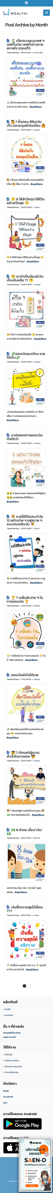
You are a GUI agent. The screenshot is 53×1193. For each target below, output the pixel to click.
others (37, 207)
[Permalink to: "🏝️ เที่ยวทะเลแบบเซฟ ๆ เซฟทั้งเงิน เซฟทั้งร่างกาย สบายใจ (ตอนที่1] (26, 77)
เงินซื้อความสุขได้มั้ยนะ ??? (25, 909)
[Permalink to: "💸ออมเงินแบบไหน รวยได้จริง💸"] (26, 386)
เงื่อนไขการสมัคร (12, 1060)
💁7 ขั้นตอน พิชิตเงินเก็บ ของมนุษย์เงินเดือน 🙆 (26, 123)
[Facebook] (26, 3)
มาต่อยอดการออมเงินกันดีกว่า (25, 437)
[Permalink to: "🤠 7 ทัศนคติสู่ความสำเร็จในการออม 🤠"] (26, 785)
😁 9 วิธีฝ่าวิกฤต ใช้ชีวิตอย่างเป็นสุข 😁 (26, 201)
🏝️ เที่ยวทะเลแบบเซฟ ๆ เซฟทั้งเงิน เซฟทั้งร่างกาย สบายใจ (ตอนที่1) (26, 44)
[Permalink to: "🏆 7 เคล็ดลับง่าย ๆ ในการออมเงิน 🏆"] (26, 630)
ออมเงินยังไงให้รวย (24, 675)
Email (6, 1090)
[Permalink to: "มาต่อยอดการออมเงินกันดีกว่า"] (26, 468)
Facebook (8, 1096)
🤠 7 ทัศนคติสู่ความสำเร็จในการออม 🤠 (23, 754)
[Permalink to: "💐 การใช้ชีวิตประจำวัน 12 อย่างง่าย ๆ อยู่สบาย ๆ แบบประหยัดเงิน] (26, 553)
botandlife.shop (11, 1032)
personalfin (38, 52)
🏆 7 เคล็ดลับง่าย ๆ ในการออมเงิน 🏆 (25, 599)
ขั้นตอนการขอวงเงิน (13, 1066)
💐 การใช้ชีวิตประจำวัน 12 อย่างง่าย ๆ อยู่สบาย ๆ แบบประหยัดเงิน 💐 (25, 520)
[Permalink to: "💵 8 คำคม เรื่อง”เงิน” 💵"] (26, 863)
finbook (37, 838)
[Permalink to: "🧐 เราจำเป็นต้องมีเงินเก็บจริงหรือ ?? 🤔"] (26, 309)
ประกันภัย (9, 1015)
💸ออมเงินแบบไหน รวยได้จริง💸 (26, 355)
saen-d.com (9, 1037)
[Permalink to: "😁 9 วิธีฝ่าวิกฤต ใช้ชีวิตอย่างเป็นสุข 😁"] (26, 232)
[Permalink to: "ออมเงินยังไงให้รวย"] (26, 704)
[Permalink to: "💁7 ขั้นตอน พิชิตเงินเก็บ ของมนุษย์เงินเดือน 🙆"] (26, 155)
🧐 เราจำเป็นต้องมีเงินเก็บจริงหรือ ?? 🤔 (25, 278)
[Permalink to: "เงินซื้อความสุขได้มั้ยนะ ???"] (26, 940)
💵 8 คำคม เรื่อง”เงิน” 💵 (25, 831)
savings (37, 129)
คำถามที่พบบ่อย (11, 1072)
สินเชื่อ (8, 1009)
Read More (36, 106)
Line (5, 1102)
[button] (46, 13)
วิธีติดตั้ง (8, 1054)
